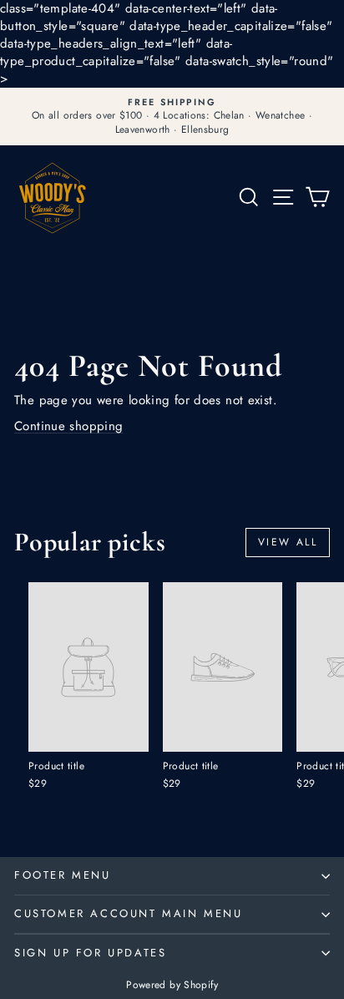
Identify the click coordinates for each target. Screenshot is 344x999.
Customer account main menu (128, 913)
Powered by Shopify (172, 984)
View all (287, 542)
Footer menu (62, 875)
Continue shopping (68, 426)
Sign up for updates (90, 953)
